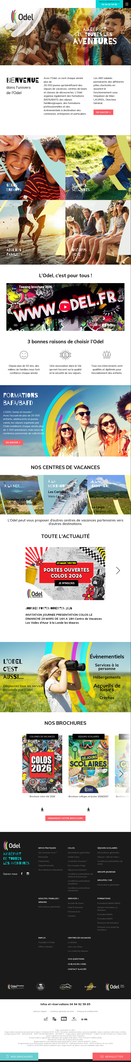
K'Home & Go (74, 911)
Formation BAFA (104, 914)
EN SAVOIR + (103, 112)
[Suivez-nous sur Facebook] (21, 873)
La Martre (72, 942)
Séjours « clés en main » (108, 857)
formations (103, 898)
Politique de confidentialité (87, 1011)
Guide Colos (73, 857)
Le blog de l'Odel (77, 964)
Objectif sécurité (46, 865)
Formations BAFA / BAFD (108, 903)
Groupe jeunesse (106, 872)
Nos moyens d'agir (77, 865)
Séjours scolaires (107, 848)
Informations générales (79, 852)
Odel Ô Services (75, 907)
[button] (118, 589)
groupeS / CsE (104, 880)
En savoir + (13, 442)
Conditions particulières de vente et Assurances (80, 875)
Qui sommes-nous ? (47, 852)
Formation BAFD (105, 918)
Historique (43, 857)
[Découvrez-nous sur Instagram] (27, 873)
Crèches (71, 916)
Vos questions (76, 959)
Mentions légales (40, 1011)
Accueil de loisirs (76, 903)
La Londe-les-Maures (78, 951)
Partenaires (43, 861)
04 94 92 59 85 (109, 4)
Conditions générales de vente (62, 1011)
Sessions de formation (108, 923)
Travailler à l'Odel (46, 942)
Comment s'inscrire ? (77, 861)
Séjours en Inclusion (77, 870)
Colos (71, 848)
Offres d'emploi (45, 946)
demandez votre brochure (65, 818)
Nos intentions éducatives (50, 870)
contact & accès (77, 969)
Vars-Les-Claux (75, 946)
